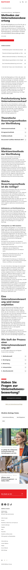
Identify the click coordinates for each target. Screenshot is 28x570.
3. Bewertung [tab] (5, 363)
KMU (3, 421)
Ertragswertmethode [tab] (7, 132)
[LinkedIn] (2, 504)
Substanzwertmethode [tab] (8, 128)
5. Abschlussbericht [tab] (7, 371)
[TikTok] (11, 504)
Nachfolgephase (21, 417)
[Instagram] (8, 504)
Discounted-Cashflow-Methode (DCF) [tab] (12, 139)
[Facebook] (5, 504)
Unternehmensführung (8, 417)
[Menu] (26, 2)
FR (4, 560)
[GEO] (22, 494)
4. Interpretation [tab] (6, 367)
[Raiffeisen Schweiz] (5, 2)
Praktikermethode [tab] (6, 136)
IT (6, 560)
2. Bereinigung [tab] (5, 360)
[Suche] (23, 2)
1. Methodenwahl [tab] (6, 356)
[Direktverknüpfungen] (20, 2)
